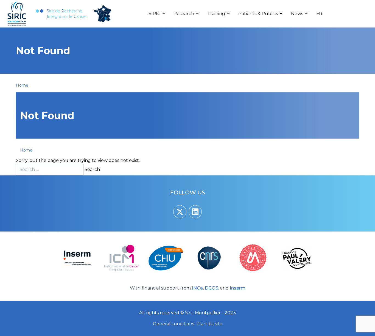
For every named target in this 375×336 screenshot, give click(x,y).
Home (22, 85)
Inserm (237, 288)
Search (92, 169)
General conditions (173, 323)
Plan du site (209, 323)
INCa (197, 288)
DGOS (211, 288)
